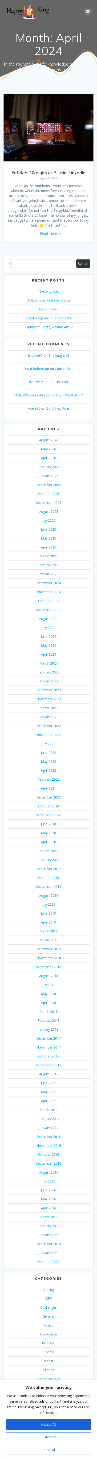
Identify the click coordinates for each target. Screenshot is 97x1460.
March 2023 (49, 708)
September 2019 (48, 886)
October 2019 (48, 877)
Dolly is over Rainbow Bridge (48, 300)
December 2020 (48, 797)
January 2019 (48, 940)
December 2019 (48, 868)
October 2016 (48, 1154)
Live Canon (48, 1334)
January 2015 (48, 1235)
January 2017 (48, 1127)
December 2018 (48, 949)
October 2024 (48, 601)
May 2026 (48, 449)
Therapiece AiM (49, 1379)
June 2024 (48, 636)
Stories (48, 1370)
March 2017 (49, 1110)
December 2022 (48, 726)
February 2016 (49, 1226)
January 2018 (48, 1029)
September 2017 (48, 1065)
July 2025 (48, 520)
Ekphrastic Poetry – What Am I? (49, 327)
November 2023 (48, 699)
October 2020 (48, 806)
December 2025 (48, 484)
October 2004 (48, 1261)
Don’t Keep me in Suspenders (48, 318)
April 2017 (48, 1101)
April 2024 (48, 654)
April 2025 (48, 547)
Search (83, 263)
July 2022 (48, 743)
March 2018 (49, 1011)
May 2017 (48, 1092)
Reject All (48, 1450)
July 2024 (48, 627)
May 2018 (48, 993)
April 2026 (48, 458)
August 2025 (48, 511)
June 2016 (48, 1190)
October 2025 (48, 493)
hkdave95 (35, 355)
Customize (48, 1437)
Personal (48, 1343)
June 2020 (48, 824)
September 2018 (48, 967)
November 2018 (48, 958)
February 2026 (49, 467)
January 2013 (48, 1252)
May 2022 (48, 761)
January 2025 (48, 574)
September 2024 (48, 609)
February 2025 (49, 565)
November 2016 (48, 1145)
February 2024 (49, 672)
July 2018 (48, 984)
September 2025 (48, 502)
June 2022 (48, 752)
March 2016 (49, 1217)
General (48, 1316)
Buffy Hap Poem (58, 408)
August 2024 (48, 618)
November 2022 (48, 734)
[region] (48, 1420)
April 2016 (48, 1208)
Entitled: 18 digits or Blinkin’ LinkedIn (48, 173)
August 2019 (48, 895)
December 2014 (48, 1243)
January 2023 (48, 717)
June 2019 (48, 913)
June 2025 (48, 529)
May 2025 (48, 538)
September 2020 (48, 815)
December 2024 (48, 583)
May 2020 (48, 833)
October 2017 (48, 1056)
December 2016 (48, 1136)
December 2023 (48, 690)
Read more (48, 233)
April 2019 (48, 922)
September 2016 (48, 1163)
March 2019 (49, 931)
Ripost (48, 1361)
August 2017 (48, 1074)
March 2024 (49, 663)
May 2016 (48, 1199)
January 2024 (48, 681)
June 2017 (48, 1083)
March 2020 (49, 851)
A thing (48, 1289)
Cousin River (48, 309)
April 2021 (48, 788)
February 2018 (49, 1020)
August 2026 (48, 440)
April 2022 (48, 770)
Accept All (48, 1424)
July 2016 (48, 1181)
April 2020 (48, 842)
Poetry (49, 1352)
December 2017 (48, 1038)
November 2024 (48, 592)
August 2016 (48, 1172)
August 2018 (48, 976)
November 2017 (48, 1047)
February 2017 (49, 1118)
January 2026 (48, 476)
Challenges (48, 1307)
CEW (48, 1298)
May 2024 (48, 645)
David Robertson (36, 368)
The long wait (48, 291)
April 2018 (48, 1002)
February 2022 (49, 779)
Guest (48, 1325)
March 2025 (49, 556)
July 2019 (48, 904)
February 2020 (49, 859)
